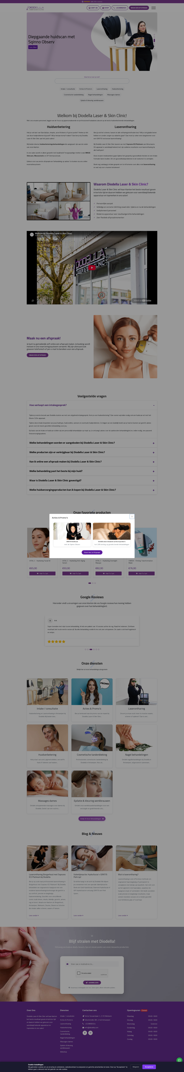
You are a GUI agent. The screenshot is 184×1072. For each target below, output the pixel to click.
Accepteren (149, 1067)
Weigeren (136, 1067)
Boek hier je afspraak (92, 552)
